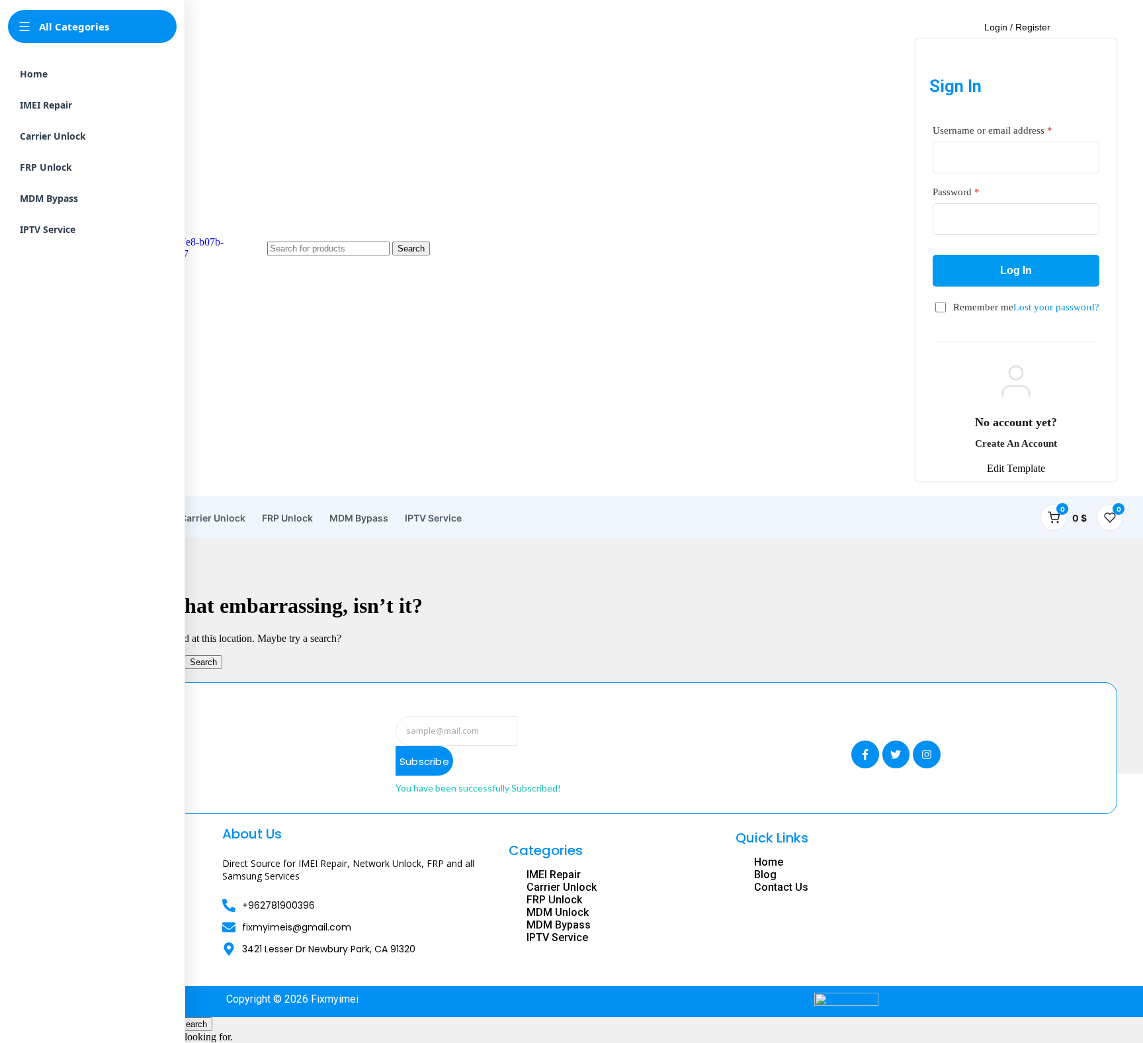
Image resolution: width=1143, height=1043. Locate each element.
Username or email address (992, 130)
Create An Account (1016, 443)
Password (956, 192)
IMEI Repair (46, 105)
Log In (1016, 270)
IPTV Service (433, 517)
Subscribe (424, 761)
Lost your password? (1056, 307)
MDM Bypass (358, 517)
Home (34, 74)
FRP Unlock (287, 517)
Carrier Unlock (212, 517)
